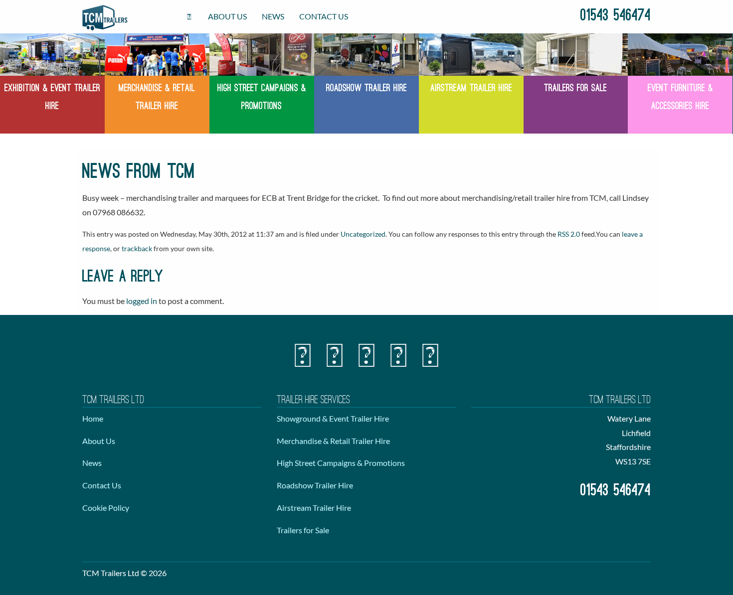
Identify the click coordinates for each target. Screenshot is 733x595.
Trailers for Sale (303, 530)
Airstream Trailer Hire (314, 507)
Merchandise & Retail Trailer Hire (333, 441)
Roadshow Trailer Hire (315, 485)
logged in (141, 300)
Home (92, 418)
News (273, 16)
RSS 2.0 (568, 234)
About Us (227, 16)
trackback (137, 248)
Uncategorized (363, 234)
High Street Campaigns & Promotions (341, 462)
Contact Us (323, 16)
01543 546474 (615, 16)
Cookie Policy (105, 507)
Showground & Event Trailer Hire (333, 418)
